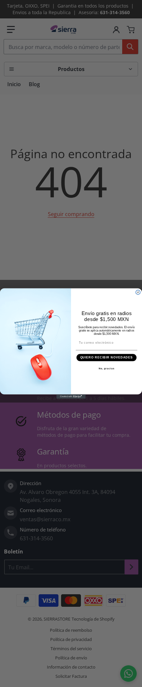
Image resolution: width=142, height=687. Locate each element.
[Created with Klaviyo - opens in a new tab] (71, 396)
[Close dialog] (138, 292)
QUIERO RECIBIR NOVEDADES (106, 357)
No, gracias (107, 368)
